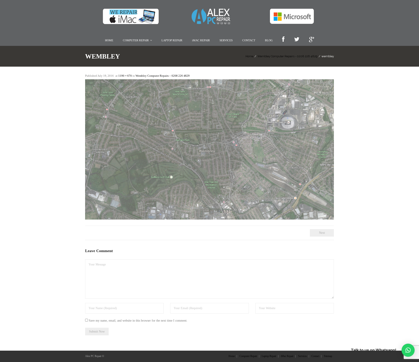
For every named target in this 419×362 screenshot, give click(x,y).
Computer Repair (248, 356)
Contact (315, 356)
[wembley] (209, 149)
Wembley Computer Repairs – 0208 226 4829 (163, 75)
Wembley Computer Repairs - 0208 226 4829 (287, 56)
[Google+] (311, 39)
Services (302, 356)
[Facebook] (283, 39)
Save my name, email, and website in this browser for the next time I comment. (138, 320)
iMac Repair (287, 356)
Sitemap (328, 356)
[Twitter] (297, 39)
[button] (408, 350)
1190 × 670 (125, 75)
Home (249, 56)
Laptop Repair (269, 356)
